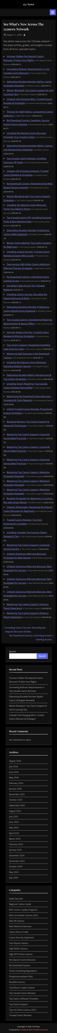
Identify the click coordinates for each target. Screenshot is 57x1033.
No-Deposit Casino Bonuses (22, 959)
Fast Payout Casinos (18, 943)
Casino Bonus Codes (18, 931)
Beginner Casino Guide (20, 904)
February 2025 (16, 844)
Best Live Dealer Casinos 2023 (23, 915)
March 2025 (15, 838)
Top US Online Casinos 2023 (22, 1009)
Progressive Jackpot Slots (21, 976)
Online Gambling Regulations (23, 970)
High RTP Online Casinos (21, 954)
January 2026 (15, 788)
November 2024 (17, 861)
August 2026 (15, 760)
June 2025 (14, 822)
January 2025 (15, 849)
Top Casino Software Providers (23, 998)
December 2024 (16, 855)
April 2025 (14, 833)
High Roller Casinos (18, 948)
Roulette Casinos (17, 982)
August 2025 (15, 811)
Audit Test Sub (16, 898)
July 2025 (13, 816)
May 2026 (14, 777)
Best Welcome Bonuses (20, 926)
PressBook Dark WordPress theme (34, 1029)
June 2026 (14, 772)
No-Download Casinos (19, 965)
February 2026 (16, 783)
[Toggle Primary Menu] (53, 12)
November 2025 (17, 794)
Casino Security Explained (21, 937)
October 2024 (15, 866)
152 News (28, 4)
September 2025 (17, 805)
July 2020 (13, 877)
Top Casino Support (18, 1004)
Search (12, 651)
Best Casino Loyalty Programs (23, 909)
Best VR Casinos (16, 920)
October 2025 (15, 799)
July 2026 (13, 766)
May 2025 (14, 827)
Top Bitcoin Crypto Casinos (22, 987)
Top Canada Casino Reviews (22, 993)
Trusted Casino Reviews (20, 1015)
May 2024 (14, 872)
